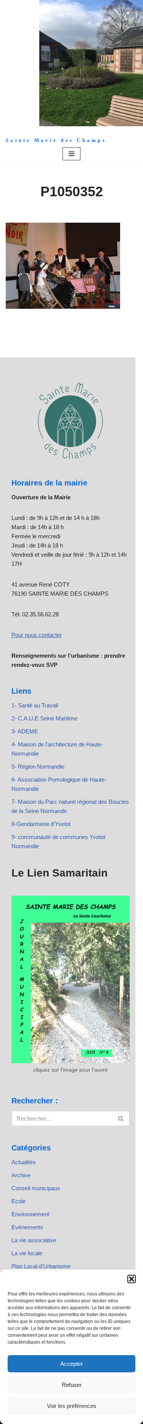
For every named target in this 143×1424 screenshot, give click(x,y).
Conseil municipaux (35, 1188)
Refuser (72, 1385)
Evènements (27, 1227)
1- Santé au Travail (34, 705)
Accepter (71, 1363)
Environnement (30, 1214)
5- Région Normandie (37, 766)
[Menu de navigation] (71, 153)
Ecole (18, 1201)
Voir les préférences (71, 1406)
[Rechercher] (121, 1118)
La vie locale (26, 1253)
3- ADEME (24, 731)
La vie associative (33, 1240)
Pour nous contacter (36, 635)
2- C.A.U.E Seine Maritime (44, 718)
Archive (21, 1175)
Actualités (23, 1162)
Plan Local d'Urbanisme (41, 1266)
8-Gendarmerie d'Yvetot (41, 824)
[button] (131, 1279)
